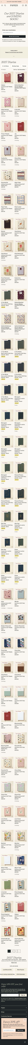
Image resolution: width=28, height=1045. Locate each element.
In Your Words (4, 302)
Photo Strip (4, 650)
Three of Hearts (5, 134)
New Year (3, 523)
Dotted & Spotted (19, 85)
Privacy (23, 41)
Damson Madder (19, 87)
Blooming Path (18, 723)
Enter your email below (9, 30)
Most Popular (20, 970)
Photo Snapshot (19, 892)
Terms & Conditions (19, 998)
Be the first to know (14, 36)
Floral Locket (18, 207)
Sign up (23, 995)
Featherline (4, 158)
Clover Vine (4, 794)
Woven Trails (4, 868)
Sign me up (20, 1030)
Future (16, 549)
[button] (25, 1020)
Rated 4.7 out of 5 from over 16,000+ (14, 52)
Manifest (3, 843)
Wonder (3, 231)
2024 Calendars (21, 974)
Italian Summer (5, 109)
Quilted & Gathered (6, 326)
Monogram (17, 397)
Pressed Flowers (19, 475)
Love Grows (4, 819)
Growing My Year (5, 939)
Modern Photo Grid (6, 626)
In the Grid (17, 109)
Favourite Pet (4, 182)
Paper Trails (18, 182)
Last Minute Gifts (7, 970)
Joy (15, 134)
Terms (20, 41)
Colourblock (4, 675)
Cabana (3, 85)
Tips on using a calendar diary (7, 974)
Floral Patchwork (19, 254)
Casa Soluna (18, 231)
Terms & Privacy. (9, 1035)
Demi (2, 699)
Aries (2, 601)
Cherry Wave (18, 158)
